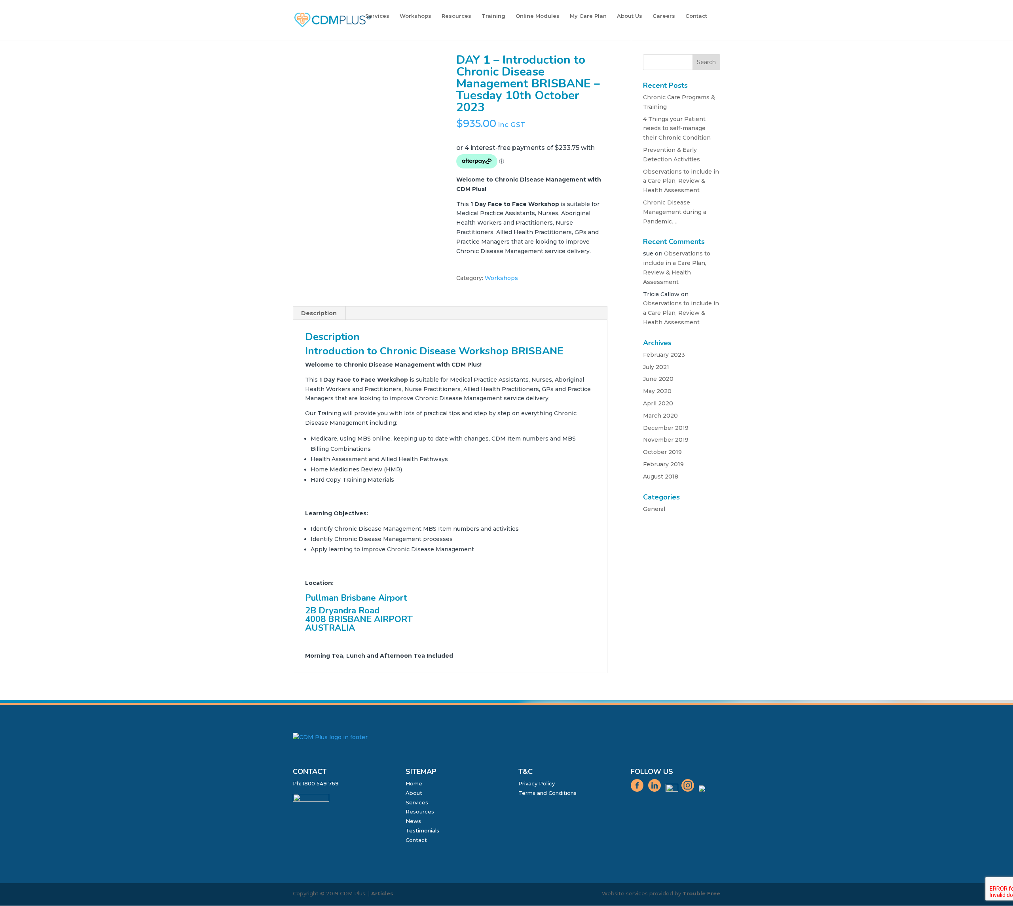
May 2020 (657, 391)
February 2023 (664, 354)
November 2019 (666, 439)
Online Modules (538, 16)
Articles (382, 893)
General (654, 509)
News (413, 821)
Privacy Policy (536, 783)
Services (377, 16)
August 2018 (660, 476)
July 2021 (656, 367)
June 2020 (658, 378)
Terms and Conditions (547, 793)
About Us (629, 16)
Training (493, 16)
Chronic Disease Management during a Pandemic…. (674, 212)
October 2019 (662, 452)
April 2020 (658, 403)
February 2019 (663, 464)
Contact (696, 16)
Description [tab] (319, 313)
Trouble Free (701, 893)
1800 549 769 (321, 783)
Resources (456, 16)
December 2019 (666, 427)
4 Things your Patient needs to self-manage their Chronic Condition (677, 128)
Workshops (415, 16)
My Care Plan (588, 16)
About (414, 793)
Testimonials (422, 830)
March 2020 (660, 415)
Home (414, 783)
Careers (664, 16)
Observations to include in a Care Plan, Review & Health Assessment (681, 181)
